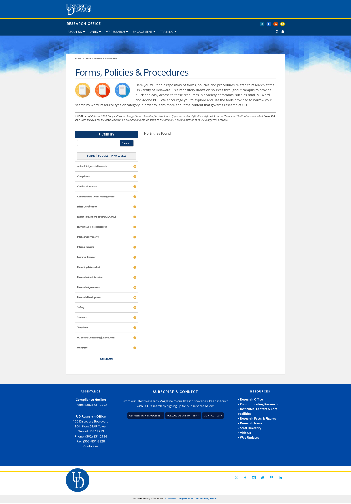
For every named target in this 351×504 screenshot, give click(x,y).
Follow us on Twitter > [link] (183, 415)
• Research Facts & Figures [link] (257, 418)
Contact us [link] (90, 446)
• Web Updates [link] (248, 438)
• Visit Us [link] (244, 433)
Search (126, 143)
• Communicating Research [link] (258, 404)
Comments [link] (171, 498)
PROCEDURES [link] (118, 155)
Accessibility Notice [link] (206, 498)
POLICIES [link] (103, 155)
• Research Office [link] (250, 399)
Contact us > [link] (213, 415)
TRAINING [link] (166, 32)
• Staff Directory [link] (249, 428)
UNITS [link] (94, 32)
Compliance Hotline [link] (91, 399)
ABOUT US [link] (75, 32)
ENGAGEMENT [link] (142, 32)
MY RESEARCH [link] (115, 32)
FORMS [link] (91, 155)
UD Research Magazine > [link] (146, 415)
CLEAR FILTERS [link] (106, 359)
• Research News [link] (250, 423)
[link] (282, 31)
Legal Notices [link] (186, 498)
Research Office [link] (84, 23)
